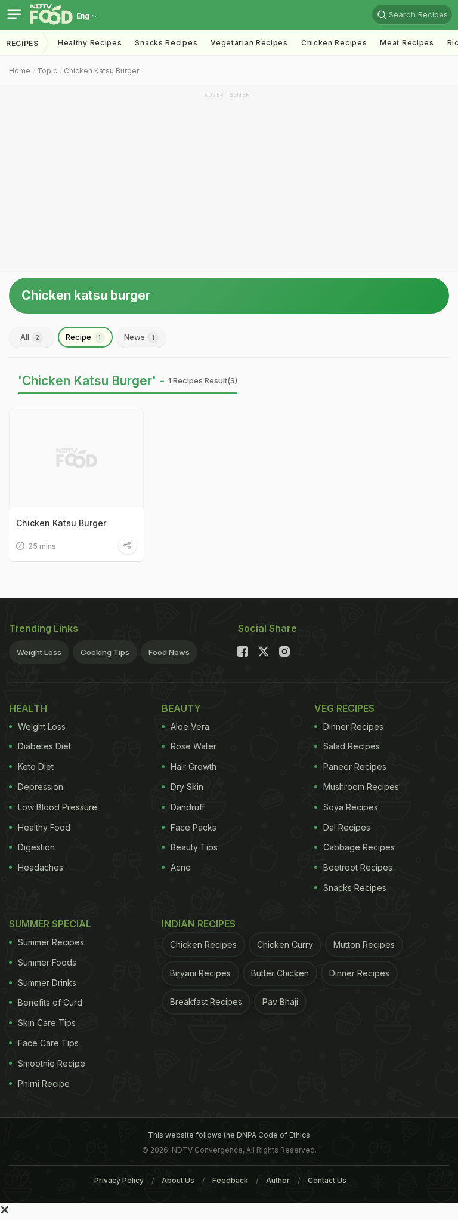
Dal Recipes (346, 827)
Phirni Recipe (44, 1083)
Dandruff (188, 807)
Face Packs (193, 827)
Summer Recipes (51, 942)
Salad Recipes (351, 746)
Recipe (83, 337)
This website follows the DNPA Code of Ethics (229, 1134)
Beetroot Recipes (357, 867)
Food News (169, 652)
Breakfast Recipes (206, 1002)
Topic (47, 70)
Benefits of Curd (50, 1002)
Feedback (230, 1180)
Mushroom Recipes (361, 787)
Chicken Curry (285, 944)
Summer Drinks (47, 983)
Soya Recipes (350, 807)
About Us (178, 1180)
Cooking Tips (105, 652)
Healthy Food (44, 827)
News (139, 337)
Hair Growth (193, 766)
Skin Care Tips (47, 1023)
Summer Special (50, 924)
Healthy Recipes (90, 42)
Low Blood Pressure (57, 807)
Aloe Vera (190, 726)
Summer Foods (47, 962)
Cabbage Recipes (359, 847)
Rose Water (193, 746)
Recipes (22, 43)
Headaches (40, 867)
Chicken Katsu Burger (101, 70)
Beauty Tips (194, 847)
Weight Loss (39, 652)
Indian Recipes (199, 924)
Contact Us (327, 1180)
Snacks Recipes (166, 42)
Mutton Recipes (364, 944)
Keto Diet (36, 766)
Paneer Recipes (354, 766)
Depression (40, 787)
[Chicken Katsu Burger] (76, 458)
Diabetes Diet (44, 746)
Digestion (36, 847)
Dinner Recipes (353, 726)
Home (19, 70)
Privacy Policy (119, 1180)
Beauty (181, 708)
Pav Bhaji (280, 1002)
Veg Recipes (344, 708)
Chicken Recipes (334, 42)
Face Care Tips (48, 1043)
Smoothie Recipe (51, 1063)
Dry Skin (187, 787)
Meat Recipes (407, 42)
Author (278, 1180)
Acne (181, 867)
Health (28, 708)
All (29, 337)
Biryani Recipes (200, 973)
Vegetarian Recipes (249, 42)
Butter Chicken (280, 973)
